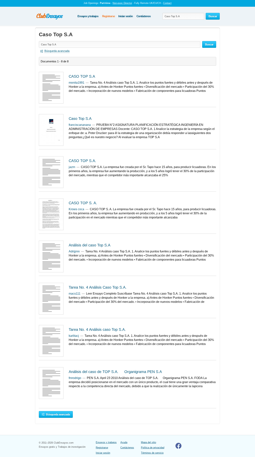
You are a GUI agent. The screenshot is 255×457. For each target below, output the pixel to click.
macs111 (74, 293)
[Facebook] (178, 448)
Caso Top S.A (80, 118)
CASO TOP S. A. (83, 203)
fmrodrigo (75, 378)
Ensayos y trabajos (87, 16)
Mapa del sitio (148, 442)
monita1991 (76, 82)
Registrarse (108, 16)
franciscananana (80, 124)
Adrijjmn (74, 251)
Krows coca (76, 209)
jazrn (72, 167)
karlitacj (74, 335)
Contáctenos (143, 16)
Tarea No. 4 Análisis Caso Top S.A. (98, 287)
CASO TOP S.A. (82, 161)
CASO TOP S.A (82, 76)
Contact (167, 3)
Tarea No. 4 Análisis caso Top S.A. (97, 329)
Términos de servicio (152, 452)
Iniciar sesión (125, 16)
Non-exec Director (122, 3)
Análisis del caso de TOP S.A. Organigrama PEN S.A (115, 372)
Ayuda (123, 442)
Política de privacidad (152, 447)
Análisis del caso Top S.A (89, 245)
